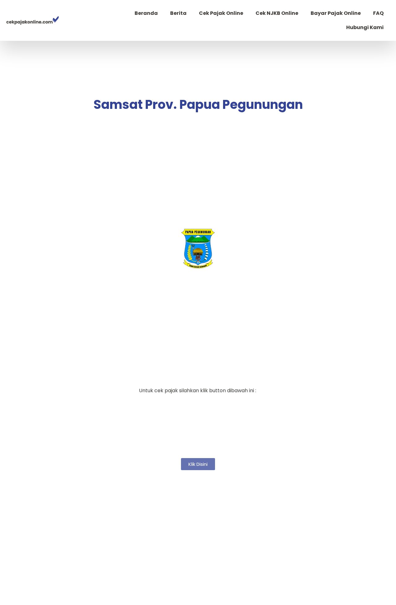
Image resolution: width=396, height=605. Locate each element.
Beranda (146, 13)
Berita (178, 13)
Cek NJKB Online (277, 13)
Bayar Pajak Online (336, 13)
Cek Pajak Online (221, 13)
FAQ (378, 13)
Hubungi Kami (365, 27)
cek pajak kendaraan (198, 298)
